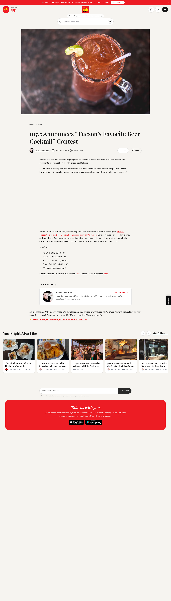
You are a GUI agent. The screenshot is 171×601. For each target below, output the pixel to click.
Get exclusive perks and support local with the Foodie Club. (59, 319)
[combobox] (84, 21)
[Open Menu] (165, 9)
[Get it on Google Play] (93, 422)
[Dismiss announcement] (168, 2)
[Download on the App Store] (76, 422)
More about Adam (119, 292)
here (77, 274)
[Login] (158, 9)
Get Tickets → (117, 2)
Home (31, 125)
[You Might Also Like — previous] (143, 333)
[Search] (110, 22)
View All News (159, 333)
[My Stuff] (151, 9)
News (40, 125)
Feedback (168, 300)
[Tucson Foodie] (85, 9)
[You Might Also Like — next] (148, 333)
